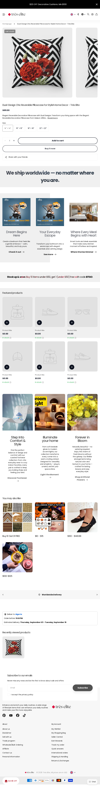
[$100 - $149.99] (82, 517)
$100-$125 (7, 576)
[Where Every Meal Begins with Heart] (84, 213)
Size (4, 123)
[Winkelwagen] (96, 14)
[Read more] (83, 14)
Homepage (7, 24)
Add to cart (58, 140)
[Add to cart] (6, 322)
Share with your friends (18, 157)
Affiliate (5, 748)
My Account (56, 724)
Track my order (57, 745)
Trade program (8, 741)
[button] (91, 63)
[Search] (88, 14)
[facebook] (17, 715)
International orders (59, 753)
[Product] (17, 312)
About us (6, 729)
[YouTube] (10, 715)
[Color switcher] (78, 14)
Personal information (11, 756)
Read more (53, 118)
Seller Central (57, 737)
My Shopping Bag (58, 733)
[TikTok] (24, 715)
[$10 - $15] (50, 517)
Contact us (7, 753)
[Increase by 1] (14, 140)
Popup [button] (10, 338)
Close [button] (97, 4)
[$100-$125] (17, 557)
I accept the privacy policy (22, 694)
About (4, 724)
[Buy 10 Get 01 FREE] (17, 517)
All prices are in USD (59, 772)
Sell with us (6, 737)
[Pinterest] (4, 715)
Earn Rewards (56, 741)
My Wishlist (55, 729)
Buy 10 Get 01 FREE (11, 536)
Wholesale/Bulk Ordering (12, 745)
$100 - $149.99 (74, 536)
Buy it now (50, 148)
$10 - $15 (39, 536)
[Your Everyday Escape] (50, 213)
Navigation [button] (3, 14)
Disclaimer (6, 733)
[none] (2, 594)
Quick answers (57, 748)
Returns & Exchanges (60, 760)
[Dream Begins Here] (16, 213)
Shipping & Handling (59, 756)
